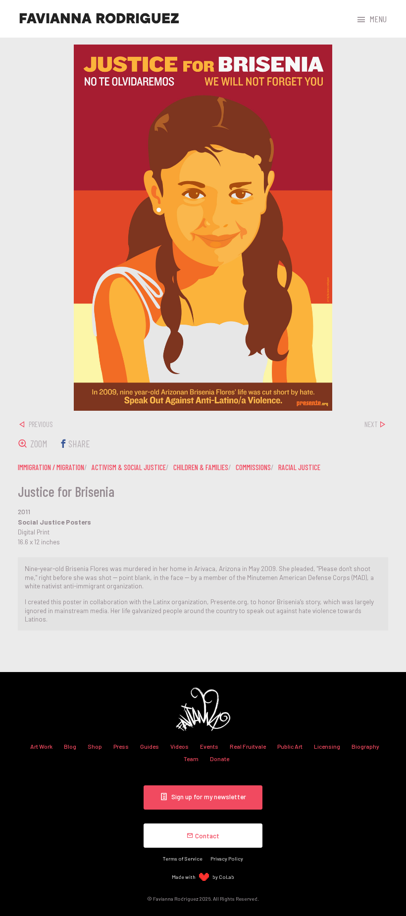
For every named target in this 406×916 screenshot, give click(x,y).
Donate (219, 758)
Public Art (290, 746)
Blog (70, 746)
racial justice (299, 467)
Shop (95, 746)
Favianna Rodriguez (99, 19)
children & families (200, 467)
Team (191, 758)
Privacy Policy (226, 858)
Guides (149, 746)
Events (209, 746)
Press (121, 746)
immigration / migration (51, 467)
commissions (253, 467)
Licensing (327, 746)
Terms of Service (183, 858)
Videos (179, 746)
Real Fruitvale (248, 746)
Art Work (41, 746)
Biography (365, 746)
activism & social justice (129, 467)
